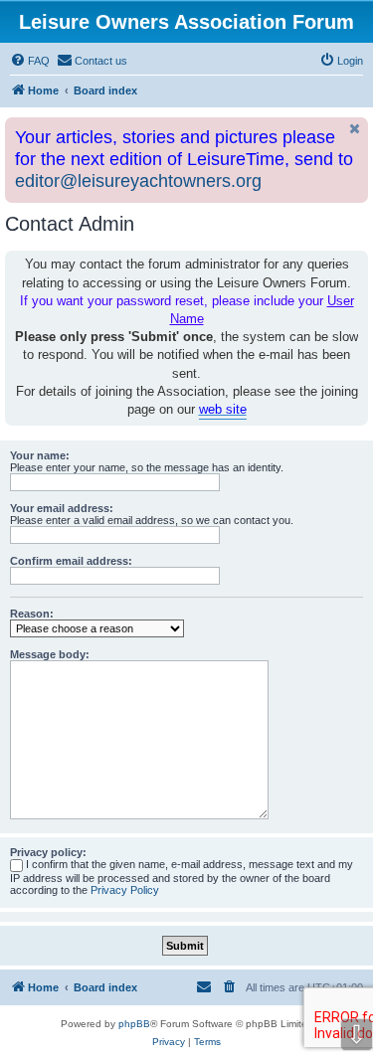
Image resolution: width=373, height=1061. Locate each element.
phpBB (134, 1023)
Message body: (50, 654)
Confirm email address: (71, 561)
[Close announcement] (355, 128)
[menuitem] (30, 61)
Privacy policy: (48, 852)
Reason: (32, 613)
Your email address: (61, 508)
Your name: (40, 455)
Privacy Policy (125, 890)
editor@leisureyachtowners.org (138, 181)
